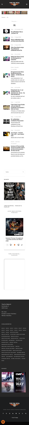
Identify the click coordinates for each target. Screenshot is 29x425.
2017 (20, 328)
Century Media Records (18, 334)
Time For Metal (16, 358)
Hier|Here (13, 313)
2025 (3, 332)
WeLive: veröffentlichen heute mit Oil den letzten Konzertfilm (17, 40)
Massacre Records (7, 344)
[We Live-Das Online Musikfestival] (6, 93)
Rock (3, 356)
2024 (25, 330)
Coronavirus (6, 336)
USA (3, 360)
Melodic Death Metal (8, 346)
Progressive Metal (7, 354)
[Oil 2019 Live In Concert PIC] (6, 134)
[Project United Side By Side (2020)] (6, 107)
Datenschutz (23, 409)
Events (12, 67)
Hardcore (19, 340)
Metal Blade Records (8, 348)
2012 (3, 328)
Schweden (10, 356)
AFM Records (14, 332)
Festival (22, 338)
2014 (8, 328)
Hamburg (12, 340)
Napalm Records (7, 350)
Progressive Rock (20, 354)
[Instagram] (9, 413)
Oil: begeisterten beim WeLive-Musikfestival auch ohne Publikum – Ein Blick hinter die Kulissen (17, 74)
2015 (12, 328)
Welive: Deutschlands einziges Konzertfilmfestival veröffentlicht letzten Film (17, 49)
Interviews (17, 141)
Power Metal (21, 352)
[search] (23, 172)
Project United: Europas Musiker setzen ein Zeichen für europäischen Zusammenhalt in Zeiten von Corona (18, 107)
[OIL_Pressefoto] (6, 121)
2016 (16, 328)
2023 (20, 330)
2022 (16, 330)
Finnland (5, 340)
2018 (25, 328)
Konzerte (16, 67)
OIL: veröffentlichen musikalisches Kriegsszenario (17, 119)
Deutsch (12, 141)
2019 (3, 330)
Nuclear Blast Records (9, 352)
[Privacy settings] (3, 422)
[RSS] (19, 413)
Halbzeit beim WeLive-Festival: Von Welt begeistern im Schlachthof (17, 58)
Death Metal (15, 336)
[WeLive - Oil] (6, 47)
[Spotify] (16, 413)
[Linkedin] (13, 413)
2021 (12, 330)
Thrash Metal (6, 358)
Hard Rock (5, 342)
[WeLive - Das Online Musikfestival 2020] (6, 39)
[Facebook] (3, 413)
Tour (23, 358)
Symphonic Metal (20, 356)
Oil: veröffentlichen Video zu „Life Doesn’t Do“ (17, 32)
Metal (18, 346)
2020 (8, 330)
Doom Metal (15, 338)
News (12, 29)
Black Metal (5, 334)
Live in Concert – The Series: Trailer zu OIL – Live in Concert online (17, 134)
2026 (8, 332)
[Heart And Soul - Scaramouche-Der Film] (6, 149)
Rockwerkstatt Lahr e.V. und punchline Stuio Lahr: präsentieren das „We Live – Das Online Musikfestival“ (18, 92)
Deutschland (6, 338)
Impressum (17, 409)
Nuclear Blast (17, 350)
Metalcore (19, 348)
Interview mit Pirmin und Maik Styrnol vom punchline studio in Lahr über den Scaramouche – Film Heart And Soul (18, 148)
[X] (6, 413)
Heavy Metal (13, 342)
